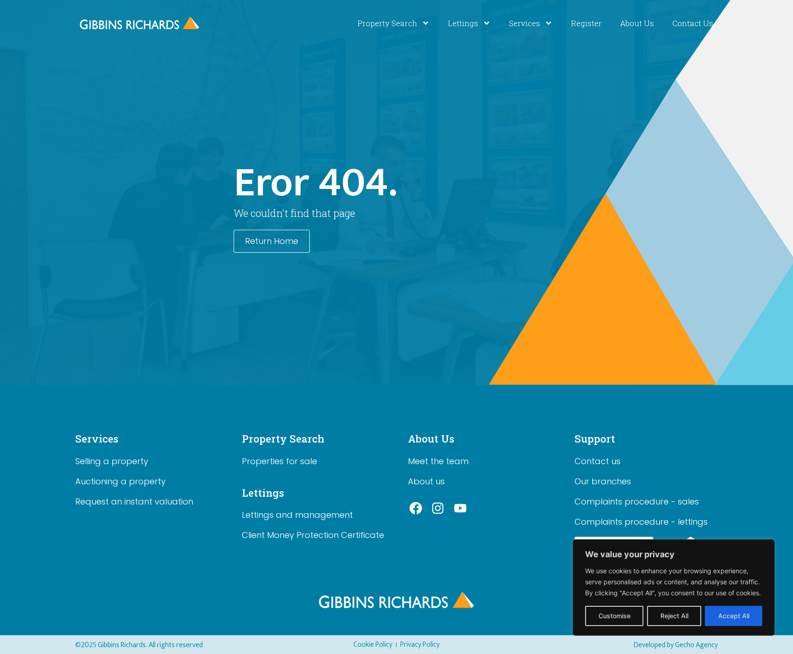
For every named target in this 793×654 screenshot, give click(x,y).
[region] (674, 587)
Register (586, 23)
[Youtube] (460, 508)
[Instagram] (438, 508)
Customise (614, 616)
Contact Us (692, 23)
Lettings (463, 23)
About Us (637, 23)
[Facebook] (416, 508)
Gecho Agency (696, 645)
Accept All (733, 616)
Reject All (674, 616)
